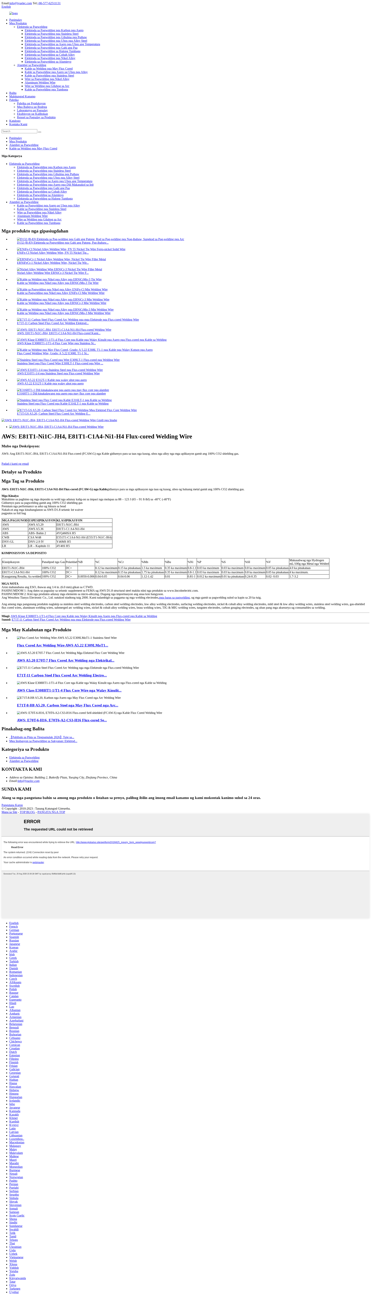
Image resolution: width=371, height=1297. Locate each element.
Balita (12, 93)
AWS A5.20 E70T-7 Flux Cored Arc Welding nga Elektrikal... (65, 660)
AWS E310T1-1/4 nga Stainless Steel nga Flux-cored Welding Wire (58, 373)
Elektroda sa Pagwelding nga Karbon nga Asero (54, 30)
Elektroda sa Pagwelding (32, 26)
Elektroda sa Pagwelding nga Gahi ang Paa (51, 47)
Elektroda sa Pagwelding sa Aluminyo (48, 61)
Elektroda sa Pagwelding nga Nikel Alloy (50, 58)
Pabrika (14, 100)
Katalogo (14, 120)
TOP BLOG (27, 812)
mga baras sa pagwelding (174, 597)
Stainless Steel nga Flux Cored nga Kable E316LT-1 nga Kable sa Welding (63, 403)
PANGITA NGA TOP (51, 812)
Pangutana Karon (12, 805)
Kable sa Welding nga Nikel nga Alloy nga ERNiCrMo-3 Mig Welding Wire (64, 313)
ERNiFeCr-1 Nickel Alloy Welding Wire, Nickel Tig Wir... (53, 262)
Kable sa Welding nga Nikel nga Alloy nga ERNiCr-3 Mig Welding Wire (61, 303)
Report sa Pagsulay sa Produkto (36, 117)
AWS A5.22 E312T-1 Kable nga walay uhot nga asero (50, 383)
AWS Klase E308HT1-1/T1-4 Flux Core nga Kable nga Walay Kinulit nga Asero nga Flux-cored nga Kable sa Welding (84, 616)
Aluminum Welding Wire (40, 82)
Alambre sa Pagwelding (31, 65)
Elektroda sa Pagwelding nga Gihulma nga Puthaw (56, 37)
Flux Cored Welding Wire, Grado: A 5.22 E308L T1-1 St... (53, 353)
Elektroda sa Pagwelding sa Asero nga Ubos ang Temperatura (62, 44)
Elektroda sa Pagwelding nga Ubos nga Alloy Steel (56, 40)
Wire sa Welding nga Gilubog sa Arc (47, 86)
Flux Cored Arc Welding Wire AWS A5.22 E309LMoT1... (62, 645)
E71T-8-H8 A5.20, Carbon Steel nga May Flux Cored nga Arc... (67, 705)
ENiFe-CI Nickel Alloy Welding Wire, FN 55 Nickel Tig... (53, 252)
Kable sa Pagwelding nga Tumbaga (46, 89)
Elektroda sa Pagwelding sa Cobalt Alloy (50, 54)
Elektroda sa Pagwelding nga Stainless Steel (51, 33)
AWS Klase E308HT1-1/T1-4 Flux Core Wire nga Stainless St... (56, 343)
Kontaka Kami (18, 124)
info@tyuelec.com (20, 3)
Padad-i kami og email (15, 463)
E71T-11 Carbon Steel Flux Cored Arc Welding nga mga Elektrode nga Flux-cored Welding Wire (71, 619)
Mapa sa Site (9, 812)
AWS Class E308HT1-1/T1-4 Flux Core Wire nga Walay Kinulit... (69, 690)
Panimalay (15, 19)
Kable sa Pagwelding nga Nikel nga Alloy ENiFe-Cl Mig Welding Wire (61, 293)
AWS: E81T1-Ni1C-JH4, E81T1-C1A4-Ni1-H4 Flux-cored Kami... (58, 333)
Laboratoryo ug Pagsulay (32, 110)
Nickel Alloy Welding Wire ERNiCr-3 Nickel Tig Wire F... (53, 272)
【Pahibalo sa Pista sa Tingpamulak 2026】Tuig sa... (41, 737)
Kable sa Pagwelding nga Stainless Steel (49, 75)
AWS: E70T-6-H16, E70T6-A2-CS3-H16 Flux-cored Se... (62, 720)
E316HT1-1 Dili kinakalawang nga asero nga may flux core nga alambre (61, 393)
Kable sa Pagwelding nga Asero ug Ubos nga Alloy (56, 72)
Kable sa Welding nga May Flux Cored (49, 68)
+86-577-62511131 (49, 3)
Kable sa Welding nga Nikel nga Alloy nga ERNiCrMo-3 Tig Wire (58, 283)
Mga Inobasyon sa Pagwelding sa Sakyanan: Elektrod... (43, 741)
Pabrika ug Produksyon (31, 103)
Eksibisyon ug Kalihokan (32, 113)
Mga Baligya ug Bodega (32, 107)
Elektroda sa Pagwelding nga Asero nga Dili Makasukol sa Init (55, 184)
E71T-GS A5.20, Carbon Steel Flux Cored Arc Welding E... (53, 413)
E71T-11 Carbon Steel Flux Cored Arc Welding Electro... (62, 675)
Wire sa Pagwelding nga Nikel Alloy (47, 79)
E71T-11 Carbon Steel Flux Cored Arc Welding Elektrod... (53, 323)
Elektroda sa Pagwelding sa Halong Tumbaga (52, 51)
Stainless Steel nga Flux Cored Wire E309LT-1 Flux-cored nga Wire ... (60, 363)
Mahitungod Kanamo (22, 96)
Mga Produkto (18, 23)
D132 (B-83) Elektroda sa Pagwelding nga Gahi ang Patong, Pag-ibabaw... (63, 242)
